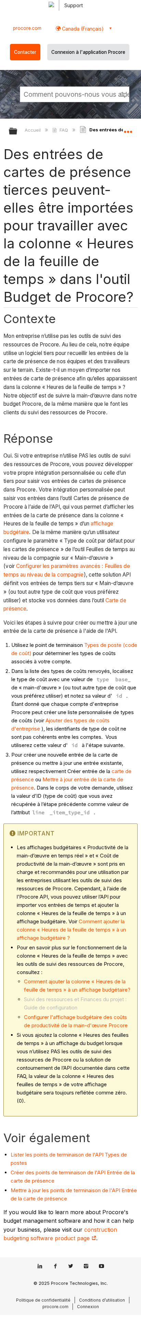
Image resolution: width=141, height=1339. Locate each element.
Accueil (33, 130)
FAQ (63, 130)
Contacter (25, 52)
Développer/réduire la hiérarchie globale (17, 132)
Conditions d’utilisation (102, 1300)
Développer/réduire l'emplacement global (128, 129)
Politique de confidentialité (43, 1300)
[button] (123, 93)
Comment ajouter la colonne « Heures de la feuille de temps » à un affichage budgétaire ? (71, 929)
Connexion (88, 1306)
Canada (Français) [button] (82, 29)
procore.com (27, 28)
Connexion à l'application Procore (88, 52)
